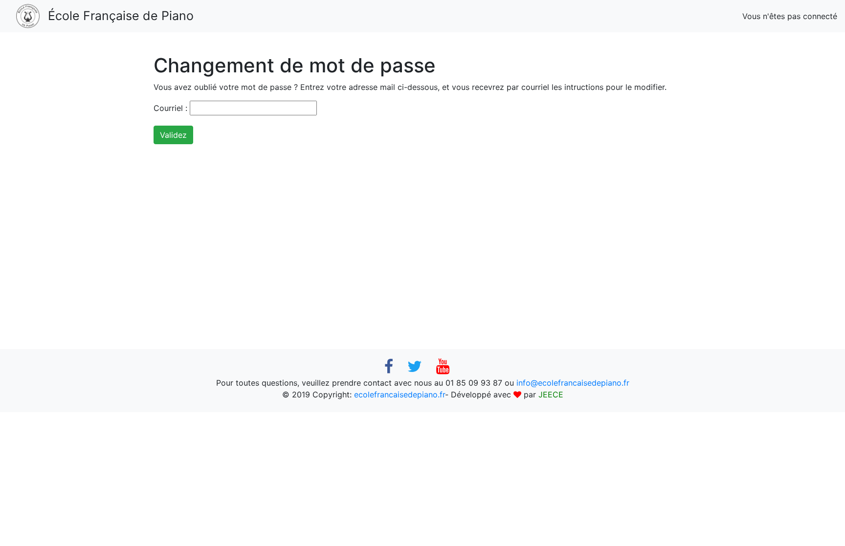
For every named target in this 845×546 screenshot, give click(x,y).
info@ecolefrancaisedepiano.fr (572, 383)
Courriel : (170, 108)
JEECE (550, 394)
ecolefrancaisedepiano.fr (399, 394)
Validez (173, 135)
